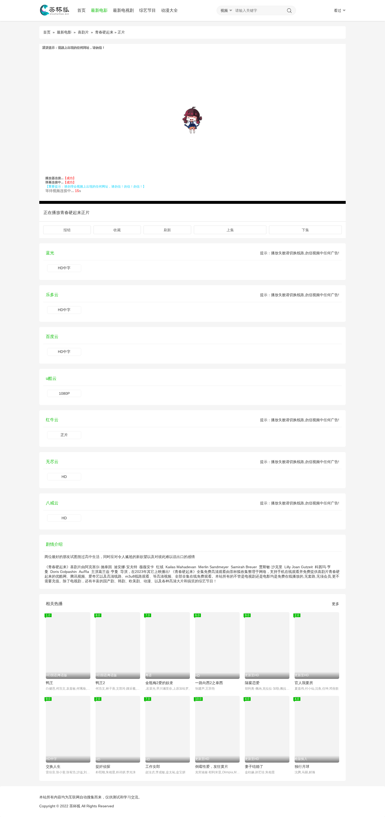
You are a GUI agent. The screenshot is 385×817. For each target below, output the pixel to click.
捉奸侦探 (103, 766)
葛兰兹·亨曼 (108, 572)
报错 (67, 230)
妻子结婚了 (254, 766)
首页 (81, 10)
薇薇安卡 (146, 567)
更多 (335, 604)
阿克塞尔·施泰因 (98, 567)
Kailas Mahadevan (181, 567)
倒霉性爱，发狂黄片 (211, 766)
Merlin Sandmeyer (213, 567)
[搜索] (289, 11)
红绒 (159, 567)
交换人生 (53, 766)
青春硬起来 (104, 32)
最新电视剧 (123, 10)
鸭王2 (100, 683)
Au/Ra (84, 572)
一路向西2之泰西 (209, 683)
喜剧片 (83, 32)
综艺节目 (147, 10)
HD (64, 477)
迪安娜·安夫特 (125, 567)
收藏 (117, 230)
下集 (305, 230)
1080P (64, 393)
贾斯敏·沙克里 (270, 567)
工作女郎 (152, 766)
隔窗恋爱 (252, 683)
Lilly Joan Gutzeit (298, 567)
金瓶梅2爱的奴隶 (159, 683)
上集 (230, 230)
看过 (337, 10)
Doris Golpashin (63, 572)
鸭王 (49, 683)
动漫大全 (169, 10)
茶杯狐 (74, 806)
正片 (64, 435)
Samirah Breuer (244, 567)
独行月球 (302, 766)
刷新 (167, 230)
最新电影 (99, 10)
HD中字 (64, 268)
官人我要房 (304, 683)
